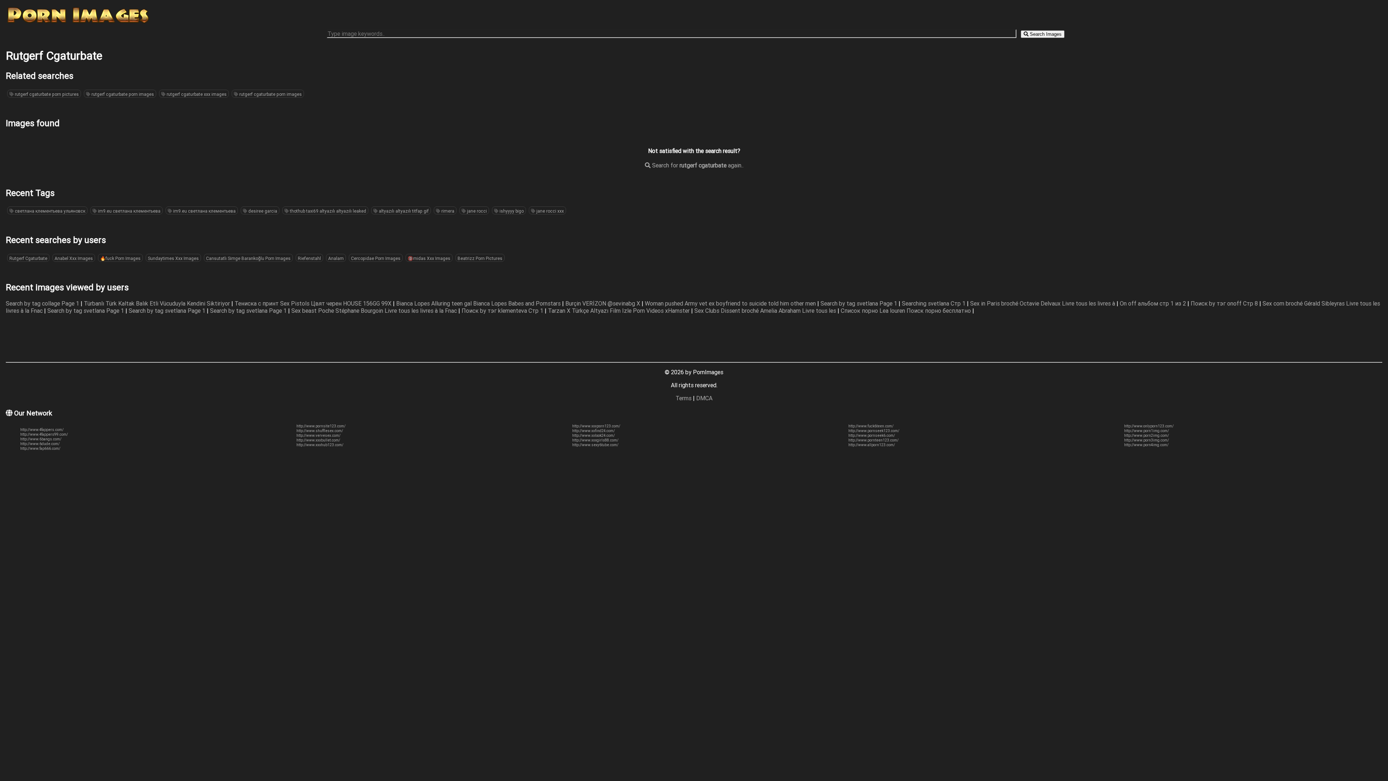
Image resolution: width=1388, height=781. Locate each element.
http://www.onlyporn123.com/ (1149, 426)
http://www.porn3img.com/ (1146, 440)
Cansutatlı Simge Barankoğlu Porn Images (248, 258)
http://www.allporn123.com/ (871, 445)
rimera (447, 211)
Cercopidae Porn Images (375, 258)
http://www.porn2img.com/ (1146, 435)
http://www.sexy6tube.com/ (595, 445)
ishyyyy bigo (511, 211)
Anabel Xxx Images (74, 258)
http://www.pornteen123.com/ (873, 440)
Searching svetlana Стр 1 (934, 303)
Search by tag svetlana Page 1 (860, 303)
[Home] (78, 22)
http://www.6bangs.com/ (40, 439)
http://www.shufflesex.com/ (319, 430)
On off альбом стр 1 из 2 (1153, 303)
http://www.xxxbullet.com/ (318, 440)
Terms (683, 398)
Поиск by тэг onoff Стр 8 (1225, 303)
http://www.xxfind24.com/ (593, 430)
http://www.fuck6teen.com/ (871, 426)
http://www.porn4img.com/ (1146, 445)
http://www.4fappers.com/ (42, 429)
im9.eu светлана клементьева (128, 211)
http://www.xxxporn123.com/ (596, 426)
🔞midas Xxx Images (429, 258)
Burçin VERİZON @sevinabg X (603, 303)
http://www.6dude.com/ (40, 443)
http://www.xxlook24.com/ (593, 435)
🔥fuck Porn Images (120, 258)
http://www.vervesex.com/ (318, 435)
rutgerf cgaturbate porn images (122, 94)
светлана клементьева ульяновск (49, 211)
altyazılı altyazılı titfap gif (403, 211)
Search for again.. (697, 165)
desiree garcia (262, 211)
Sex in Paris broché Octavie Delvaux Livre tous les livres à (1043, 303)
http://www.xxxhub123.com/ (319, 445)
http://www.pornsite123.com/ (321, 426)
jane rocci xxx (549, 211)
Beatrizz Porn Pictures (480, 258)
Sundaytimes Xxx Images (173, 258)
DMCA (704, 398)
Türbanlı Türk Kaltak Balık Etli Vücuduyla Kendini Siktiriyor (157, 303)
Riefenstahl (309, 258)
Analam (336, 258)
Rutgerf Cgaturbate (28, 258)
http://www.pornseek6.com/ (871, 435)
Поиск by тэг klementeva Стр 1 (503, 310)
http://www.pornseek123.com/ (873, 430)
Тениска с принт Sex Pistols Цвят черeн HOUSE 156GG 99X (314, 303)
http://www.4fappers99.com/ (44, 434)
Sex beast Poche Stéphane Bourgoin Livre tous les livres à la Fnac (374, 310)
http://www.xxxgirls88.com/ (595, 440)
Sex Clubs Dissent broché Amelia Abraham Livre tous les (765, 310)
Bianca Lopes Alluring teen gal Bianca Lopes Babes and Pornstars (479, 303)
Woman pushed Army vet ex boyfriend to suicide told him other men (731, 303)
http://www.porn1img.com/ (1146, 430)
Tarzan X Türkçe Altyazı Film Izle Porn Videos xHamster (619, 310)
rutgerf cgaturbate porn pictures (46, 94)
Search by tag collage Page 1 (43, 303)
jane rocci (476, 211)
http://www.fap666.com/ (40, 448)
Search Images (1045, 34)
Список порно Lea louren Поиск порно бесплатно (906, 310)
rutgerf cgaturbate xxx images (196, 94)
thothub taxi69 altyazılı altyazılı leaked (327, 211)
